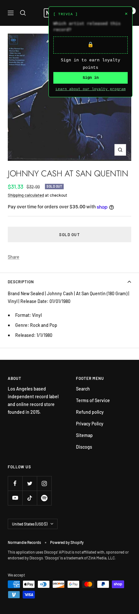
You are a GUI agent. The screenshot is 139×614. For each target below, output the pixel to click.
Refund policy (90, 412)
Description (21, 281)
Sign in (91, 78)
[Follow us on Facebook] (15, 483)
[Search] (23, 13)
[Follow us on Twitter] (29, 483)
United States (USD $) (29, 524)
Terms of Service (93, 400)
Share (13, 257)
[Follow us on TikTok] (29, 498)
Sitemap (84, 435)
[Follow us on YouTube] (15, 498)
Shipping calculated (26, 195)
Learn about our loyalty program (91, 89)
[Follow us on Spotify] (44, 498)
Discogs (84, 447)
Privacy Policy (89, 423)
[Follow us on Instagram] (44, 483)
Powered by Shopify (67, 542)
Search (83, 388)
